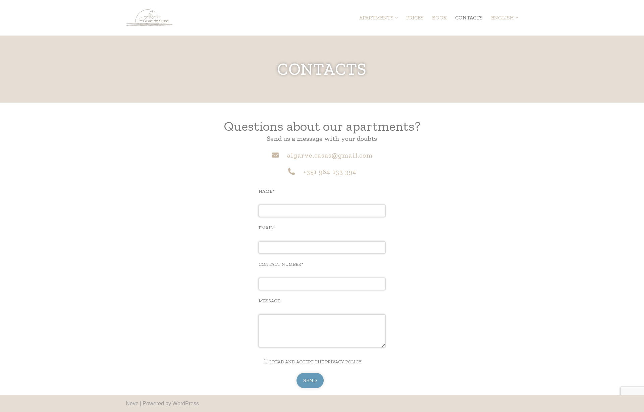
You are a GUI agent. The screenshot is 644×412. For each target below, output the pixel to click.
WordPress (185, 403)
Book (439, 17)
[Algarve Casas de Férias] (149, 17)
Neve (132, 403)
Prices (415, 17)
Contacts (469, 17)
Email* (267, 228)
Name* (266, 191)
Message (269, 301)
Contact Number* (281, 264)
